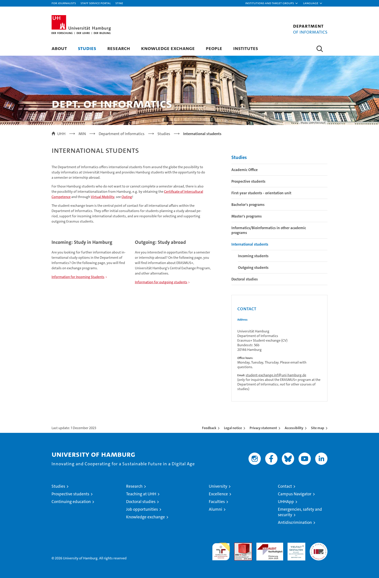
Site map (317, 428)
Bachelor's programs (248, 204)
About (59, 48)
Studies (87, 48)
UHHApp (286, 501)
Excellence (218, 494)
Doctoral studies (244, 279)
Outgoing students (253, 267)
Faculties (217, 501)
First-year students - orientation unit (261, 193)
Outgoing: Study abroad (160, 242)
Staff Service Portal (95, 3)
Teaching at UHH (141, 494)
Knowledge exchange (168, 48)
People (214, 48)
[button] (271, 3)
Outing (127, 196)
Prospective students (248, 181)
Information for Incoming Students (78, 277)
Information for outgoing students (161, 282)
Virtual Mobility (102, 196)
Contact (285, 486)
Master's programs (246, 216)
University (218, 486)
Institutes (245, 48)
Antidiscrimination (295, 522)
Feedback (209, 428)
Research (118, 48)
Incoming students (253, 255)
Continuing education (71, 501)
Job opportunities (142, 509)
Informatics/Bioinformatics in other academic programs (268, 230)
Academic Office (244, 169)
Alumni (215, 509)
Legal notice (233, 428)
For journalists (64, 3)
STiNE (119, 3)
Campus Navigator (294, 494)
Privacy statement (263, 428)
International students (249, 244)
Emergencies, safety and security (300, 512)
